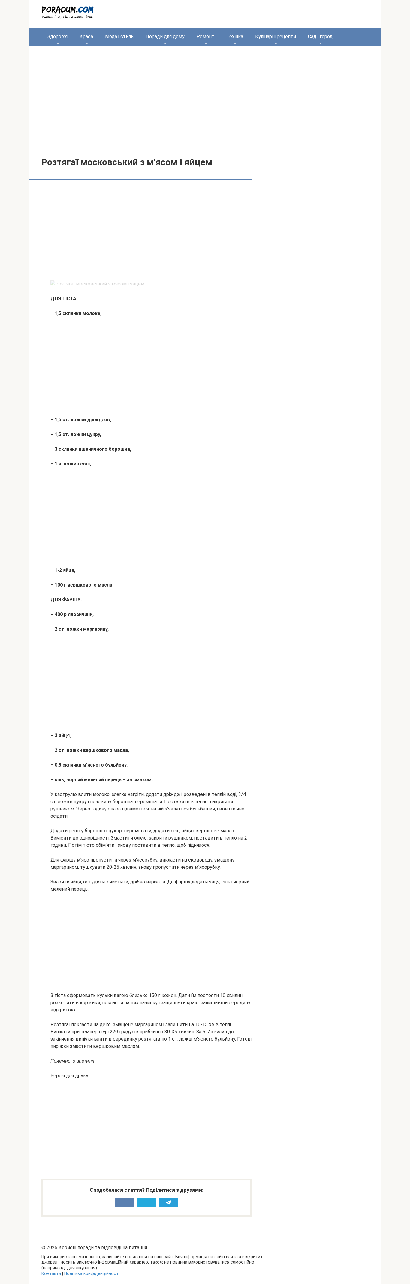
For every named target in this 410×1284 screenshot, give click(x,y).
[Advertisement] (205, 97)
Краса (86, 36)
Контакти (51, 1273)
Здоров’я (57, 36)
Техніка (234, 36)
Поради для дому (165, 36)
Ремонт (205, 36)
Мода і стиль (119, 36)
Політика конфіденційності (91, 1273)
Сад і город (320, 36)
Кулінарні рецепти (275, 36)
